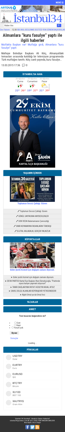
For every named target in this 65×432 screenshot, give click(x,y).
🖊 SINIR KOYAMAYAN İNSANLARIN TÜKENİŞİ (32, 226)
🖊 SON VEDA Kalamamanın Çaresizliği (32, 221)
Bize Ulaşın (37, 423)
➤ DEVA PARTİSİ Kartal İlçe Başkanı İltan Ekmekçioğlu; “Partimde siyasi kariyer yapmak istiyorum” (32, 282)
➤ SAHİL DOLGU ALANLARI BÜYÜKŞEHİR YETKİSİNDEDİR (32, 291)
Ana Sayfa (27, 423)
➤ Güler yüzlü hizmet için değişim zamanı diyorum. (32, 277)
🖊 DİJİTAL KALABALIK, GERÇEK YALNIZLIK (32, 231)
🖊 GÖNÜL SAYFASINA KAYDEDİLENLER (32, 216)
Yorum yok (18, 327)
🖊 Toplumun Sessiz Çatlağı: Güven (32, 211)
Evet (18, 323)
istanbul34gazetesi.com (19, 421)
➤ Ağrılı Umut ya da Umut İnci (32, 294)
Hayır (18, 325)
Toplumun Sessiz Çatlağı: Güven (32, 203)
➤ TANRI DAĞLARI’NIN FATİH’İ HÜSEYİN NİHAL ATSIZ (32, 287)
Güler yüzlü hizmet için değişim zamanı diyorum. (32, 270)
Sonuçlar (14, 338)
